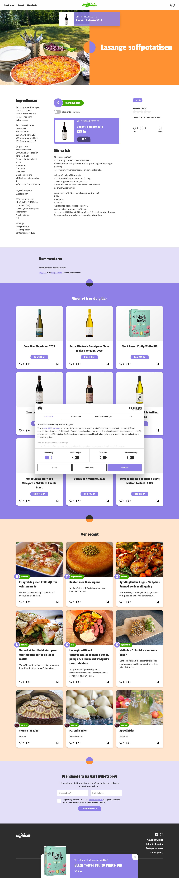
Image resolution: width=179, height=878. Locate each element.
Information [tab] (76, 416)
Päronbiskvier (78, 730)
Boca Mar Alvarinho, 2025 (39, 346)
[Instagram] (161, 834)
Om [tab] (130, 416)
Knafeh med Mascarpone (84, 582)
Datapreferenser (154, 848)
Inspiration (9, 5)
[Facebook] (156, 834)
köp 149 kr (39, 493)
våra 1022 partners (51, 428)
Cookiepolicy (156, 852)
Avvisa (54, 468)
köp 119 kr (89, 357)
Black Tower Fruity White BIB (139, 346)
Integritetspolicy (154, 844)
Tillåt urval (89, 468)
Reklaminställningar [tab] (103, 416)
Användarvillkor (155, 839)
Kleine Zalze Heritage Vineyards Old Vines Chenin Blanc (39, 483)
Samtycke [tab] (48, 416)
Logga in (43, 272)
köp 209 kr (139, 357)
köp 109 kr (39, 357)
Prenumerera (89, 808)
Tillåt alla (124, 468)
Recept (21, 5)
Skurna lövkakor (29, 730)
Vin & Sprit (32, 5)
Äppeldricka (126, 730)
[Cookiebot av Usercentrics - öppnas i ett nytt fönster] (131, 408)
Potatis (138, 100)
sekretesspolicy (96, 799)
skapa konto (56, 272)
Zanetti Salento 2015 (89, 20)
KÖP (84, 139)
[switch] (75, 457)
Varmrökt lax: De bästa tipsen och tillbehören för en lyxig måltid (38, 655)
